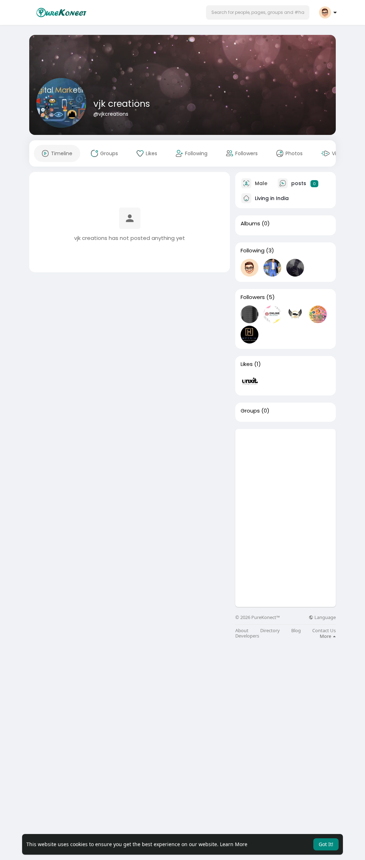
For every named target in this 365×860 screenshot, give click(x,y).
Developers (247, 636)
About (241, 630)
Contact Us (324, 630)
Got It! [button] (326, 844)
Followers (253, 297)
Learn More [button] (233, 844)
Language (324, 617)
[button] (257, 12)
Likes (247, 364)
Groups (250, 411)
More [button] (326, 636)
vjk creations (121, 104)
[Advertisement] (285, 473)
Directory (270, 630)
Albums (250, 223)
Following (252, 250)
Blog (296, 630)
